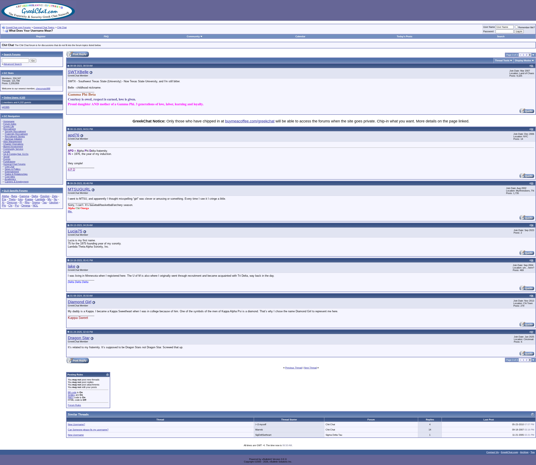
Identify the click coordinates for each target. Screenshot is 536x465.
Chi (10, 205)
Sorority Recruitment (15, 131)
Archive (524, 452)
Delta (35, 196)
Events (6, 159)
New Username (76, 435)
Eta (4, 199)
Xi (3, 202)
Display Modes (523, 60)
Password (488, 31)
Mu (49, 199)
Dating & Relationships (16, 174)
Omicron (12, 202)
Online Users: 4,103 (14, 97)
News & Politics (13, 169)
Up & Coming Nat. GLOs (15, 154)
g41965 (5, 107)
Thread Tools (502, 60)
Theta (12, 199)
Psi (17, 205)
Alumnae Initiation (13, 139)
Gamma (24, 196)
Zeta (54, 196)
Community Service (13, 149)
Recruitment (9, 129)
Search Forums (12, 54)
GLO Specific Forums (16, 190)
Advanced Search (13, 64)
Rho (27, 202)
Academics (10, 179)
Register (40, 36)
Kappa (29, 199)
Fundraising (9, 161)
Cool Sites (10, 176)
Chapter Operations (13, 144)
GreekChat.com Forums (18, 27)
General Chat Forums (14, 164)
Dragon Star (79, 338)
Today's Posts (404, 36)
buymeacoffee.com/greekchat (249, 121)
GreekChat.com (509, 452)
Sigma (36, 202)
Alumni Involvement (13, 146)
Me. (70, 211)
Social (6, 156)
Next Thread (310, 367)
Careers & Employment (16, 181)
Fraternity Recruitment (16, 134)
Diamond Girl (79, 302)
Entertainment (12, 171)
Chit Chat (62, 27)
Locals (6, 151)
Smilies (71, 395)
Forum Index (9, 124)
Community (193, 36)
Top (533, 452)
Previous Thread (293, 367)
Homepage (8, 121)
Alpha (5, 196)
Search (501, 36)
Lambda (40, 199)
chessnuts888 (43, 88)
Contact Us (492, 452)
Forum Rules (74, 405)
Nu (55, 199)
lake (71, 266)
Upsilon (53, 202)
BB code (72, 392)
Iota (20, 199)
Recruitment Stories (15, 136)
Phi (4, 205)
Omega (25, 205)
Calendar (300, 36)
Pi (21, 202)
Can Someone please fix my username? (88, 429)
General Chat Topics (44, 27)
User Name (489, 27)
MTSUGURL (79, 189)
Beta (14, 196)
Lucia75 (75, 231)
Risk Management (12, 141)
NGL (35, 205)
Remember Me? (526, 27)
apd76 (73, 135)
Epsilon (44, 196)
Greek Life (8, 126)
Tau (44, 202)
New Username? (76, 424)
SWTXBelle (78, 72)
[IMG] (70, 397)
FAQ (106, 36)
